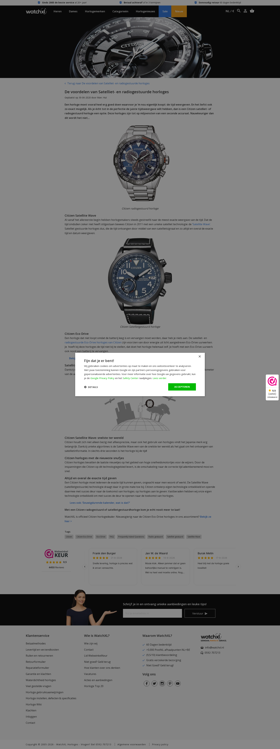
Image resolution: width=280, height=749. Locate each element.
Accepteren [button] (182, 386)
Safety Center (130, 378)
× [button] (199, 356)
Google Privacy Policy (102, 378)
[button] (91, 387)
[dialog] (140, 374)
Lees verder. (160, 378)
